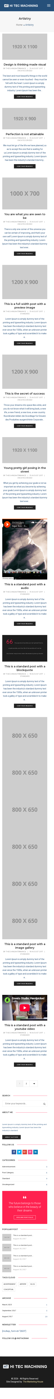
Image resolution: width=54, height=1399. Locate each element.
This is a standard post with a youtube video (24, 1027)
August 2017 (7, 1316)
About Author (11, 1137)
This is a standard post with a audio (24, 586)
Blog (32, 1284)
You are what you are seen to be (24, 216)
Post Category (8, 1172)
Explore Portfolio (24, 1217)
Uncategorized (24, 71)
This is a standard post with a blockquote (24, 668)
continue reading (25, 96)
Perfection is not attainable (25, 134)
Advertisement (9, 1284)
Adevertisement (8, 1166)
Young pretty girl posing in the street (25, 469)
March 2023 (7, 1304)
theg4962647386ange (16, 68)
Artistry (23, 1284)
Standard (25, 314)
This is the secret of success (25, 393)
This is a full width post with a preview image (25, 305)
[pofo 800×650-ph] (24, 735)
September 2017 (9, 1310)
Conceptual (9, 1289)
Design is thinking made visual (25, 64)
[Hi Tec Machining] (21, 5)
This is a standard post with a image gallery (24, 945)
